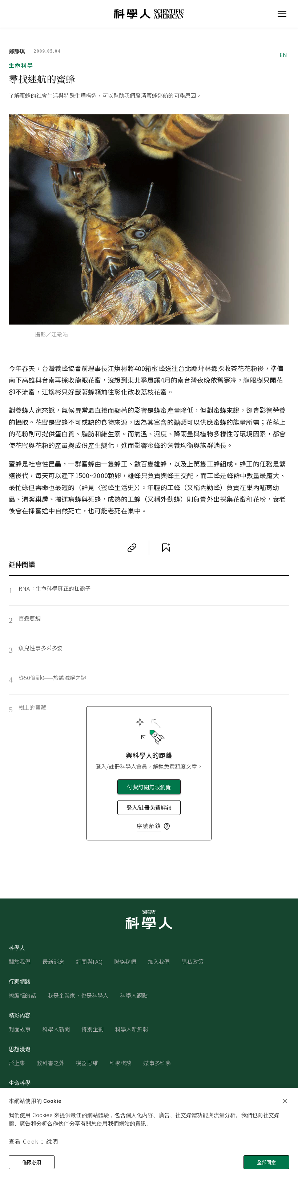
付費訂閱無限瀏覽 (149, 787)
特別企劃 (92, 1029)
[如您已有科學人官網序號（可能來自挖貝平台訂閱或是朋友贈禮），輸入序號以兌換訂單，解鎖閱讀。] (167, 826)
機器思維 (87, 1063)
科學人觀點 (134, 995)
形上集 (17, 1063)
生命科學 (21, 65)
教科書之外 (50, 1063)
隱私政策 (192, 961)
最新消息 (54, 961)
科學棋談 (121, 1063)
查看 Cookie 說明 (34, 1141)
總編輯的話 (22, 995)
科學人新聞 (56, 1029)
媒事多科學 (157, 1063)
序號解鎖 (149, 826)
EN (283, 54)
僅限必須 (31, 1162)
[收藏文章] (166, 548)
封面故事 (20, 1029)
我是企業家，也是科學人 (78, 995)
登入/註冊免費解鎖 (149, 807)
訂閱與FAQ (89, 961)
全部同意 (266, 1162)
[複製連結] (132, 548)
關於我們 (20, 961)
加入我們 (159, 961)
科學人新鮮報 (131, 1029)
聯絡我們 (125, 961)
